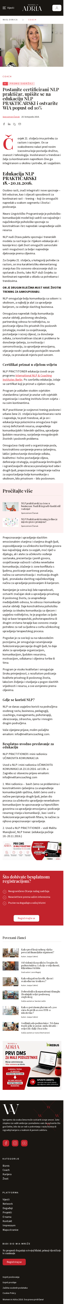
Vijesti (6, 1199)
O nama (7, 1216)
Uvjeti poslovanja (11, 1277)
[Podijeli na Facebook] (4, 124)
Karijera (7, 1174)
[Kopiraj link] (14, 124)
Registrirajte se (26, 918)
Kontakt (7, 1221)
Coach (32, 19)
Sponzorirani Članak (11, 116)
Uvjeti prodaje (9, 1282)
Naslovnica (10, 19)
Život (6, 1178)
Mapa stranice (10, 1229)
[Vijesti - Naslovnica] (32, 8)
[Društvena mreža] (6, 1143)
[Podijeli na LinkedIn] (9, 124)
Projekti (7, 1212)
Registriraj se (14, 1262)
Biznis (6, 1165)
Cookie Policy (9, 1293)
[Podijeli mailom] (19, 124)
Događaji (8, 1208)
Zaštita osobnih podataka (15, 1288)
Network (8, 1203)
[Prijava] (56, 8)
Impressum (9, 1225)
